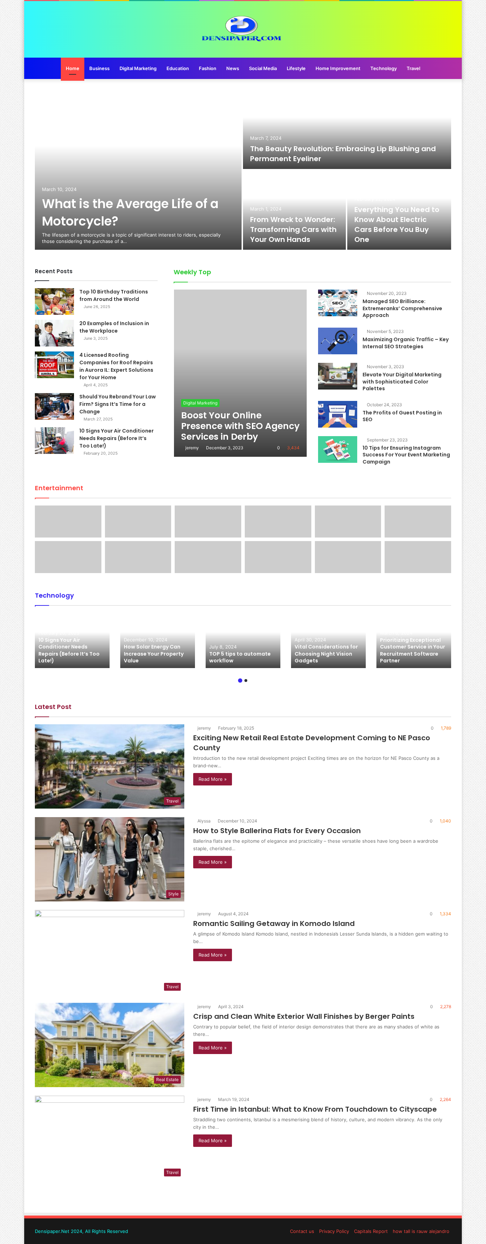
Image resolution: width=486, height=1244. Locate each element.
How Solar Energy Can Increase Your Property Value (154, 653)
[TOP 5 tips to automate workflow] (243, 640)
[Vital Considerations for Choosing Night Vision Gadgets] (328, 640)
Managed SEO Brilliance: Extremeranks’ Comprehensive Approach (402, 308)
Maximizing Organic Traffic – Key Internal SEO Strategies (406, 343)
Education (178, 68)
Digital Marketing (138, 68)
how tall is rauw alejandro (421, 1231)
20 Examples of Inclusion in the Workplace (114, 327)
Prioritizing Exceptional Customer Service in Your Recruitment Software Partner (412, 650)
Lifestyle (296, 68)
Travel (413, 68)
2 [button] (245, 680)
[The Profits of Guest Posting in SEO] (337, 414)
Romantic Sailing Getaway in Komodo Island (274, 923)
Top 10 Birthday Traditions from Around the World (113, 295)
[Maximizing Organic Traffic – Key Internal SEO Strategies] (337, 341)
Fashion (207, 68)
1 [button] (240, 680)
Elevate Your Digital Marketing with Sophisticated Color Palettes (402, 381)
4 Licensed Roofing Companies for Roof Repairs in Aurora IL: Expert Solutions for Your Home (116, 366)
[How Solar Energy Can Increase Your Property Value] (157, 640)
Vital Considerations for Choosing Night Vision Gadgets (326, 653)
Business (99, 68)
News (232, 68)
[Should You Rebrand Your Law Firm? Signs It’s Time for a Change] (54, 406)
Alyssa (204, 821)
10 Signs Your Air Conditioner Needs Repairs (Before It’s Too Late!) (116, 438)
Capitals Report (371, 1231)
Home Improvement (338, 68)
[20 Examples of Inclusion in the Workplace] (54, 333)
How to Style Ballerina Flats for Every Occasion (277, 831)
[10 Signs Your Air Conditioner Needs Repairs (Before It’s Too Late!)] (54, 440)
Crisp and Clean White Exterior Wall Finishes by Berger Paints (303, 1016)
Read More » (213, 779)
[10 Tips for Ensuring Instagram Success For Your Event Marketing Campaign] (337, 449)
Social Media (263, 68)
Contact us (302, 1231)
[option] (243, 170)
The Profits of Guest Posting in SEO (402, 416)
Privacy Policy (334, 1231)
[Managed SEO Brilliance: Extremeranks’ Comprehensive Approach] (337, 303)
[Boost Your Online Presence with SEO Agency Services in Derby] (240, 373)
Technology (383, 68)
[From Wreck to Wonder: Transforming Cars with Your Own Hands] (294, 210)
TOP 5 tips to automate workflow (240, 657)
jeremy (192, 447)
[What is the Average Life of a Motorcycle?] (138, 170)
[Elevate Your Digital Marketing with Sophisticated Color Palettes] (337, 376)
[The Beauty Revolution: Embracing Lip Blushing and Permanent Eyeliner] (347, 129)
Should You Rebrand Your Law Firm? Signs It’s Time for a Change (117, 404)
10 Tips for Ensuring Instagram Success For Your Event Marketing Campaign (406, 454)
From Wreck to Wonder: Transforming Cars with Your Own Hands (293, 229)
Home (72, 68)
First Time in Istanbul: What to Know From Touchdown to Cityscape (315, 1109)
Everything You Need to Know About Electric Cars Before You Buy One (396, 224)
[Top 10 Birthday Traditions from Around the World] (54, 301)
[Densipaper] (243, 29)
